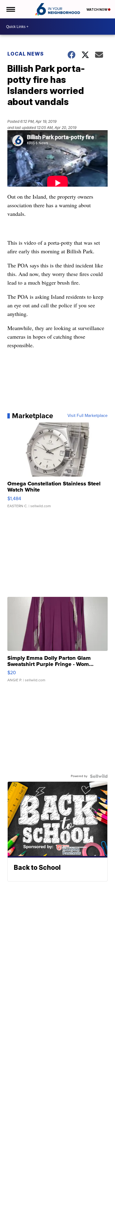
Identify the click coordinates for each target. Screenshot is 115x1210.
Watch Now (97, 9)
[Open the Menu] (10, 9)
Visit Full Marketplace (87, 416)
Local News (25, 54)
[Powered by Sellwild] (99, 776)
